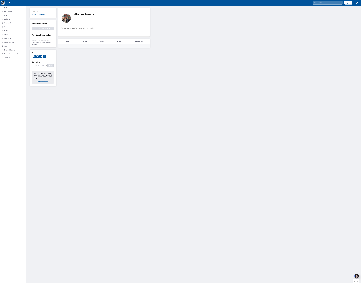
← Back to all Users (38, 14)
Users (4, 30)
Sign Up (348, 3)
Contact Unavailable (43, 28)
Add (50, 65)
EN (354, 281)
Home (4, 7)
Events (4, 34)
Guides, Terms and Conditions (12, 54)
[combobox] (356, 281)
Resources (6, 27)
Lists (4, 46)
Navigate (5, 19)
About (4, 15)
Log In (357, 3)
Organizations (7, 23)
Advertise (5, 58)
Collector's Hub (7, 42)
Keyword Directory (8, 50)
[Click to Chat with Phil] (356, 276)
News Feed (6, 38)
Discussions (6, 11)
